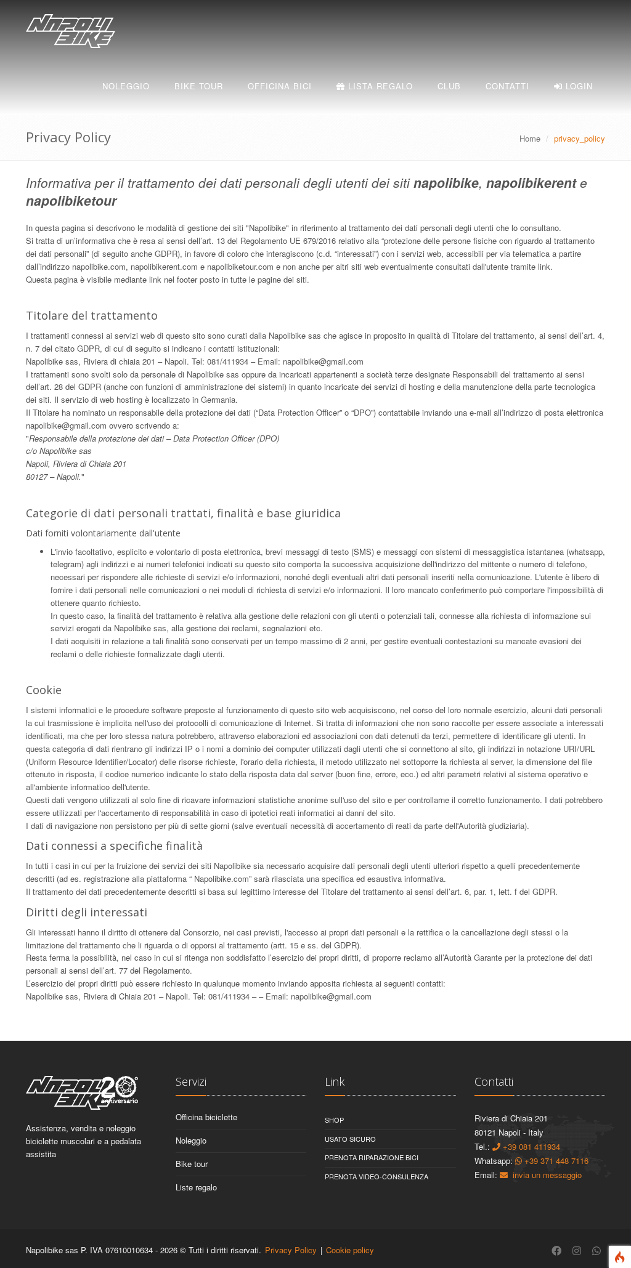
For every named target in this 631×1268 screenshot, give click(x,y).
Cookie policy (350, 1250)
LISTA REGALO (379, 86)
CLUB (449, 86)
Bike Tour (198, 86)
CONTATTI (507, 86)
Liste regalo (196, 1187)
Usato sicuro (350, 1139)
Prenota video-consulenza (376, 1176)
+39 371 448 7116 (555, 1160)
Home (529, 138)
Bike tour (192, 1163)
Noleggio (126, 86)
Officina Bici (280, 86)
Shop (334, 1120)
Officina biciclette (206, 1117)
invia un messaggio (545, 1175)
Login (578, 86)
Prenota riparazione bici (371, 1157)
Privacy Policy (291, 1250)
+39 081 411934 (530, 1146)
